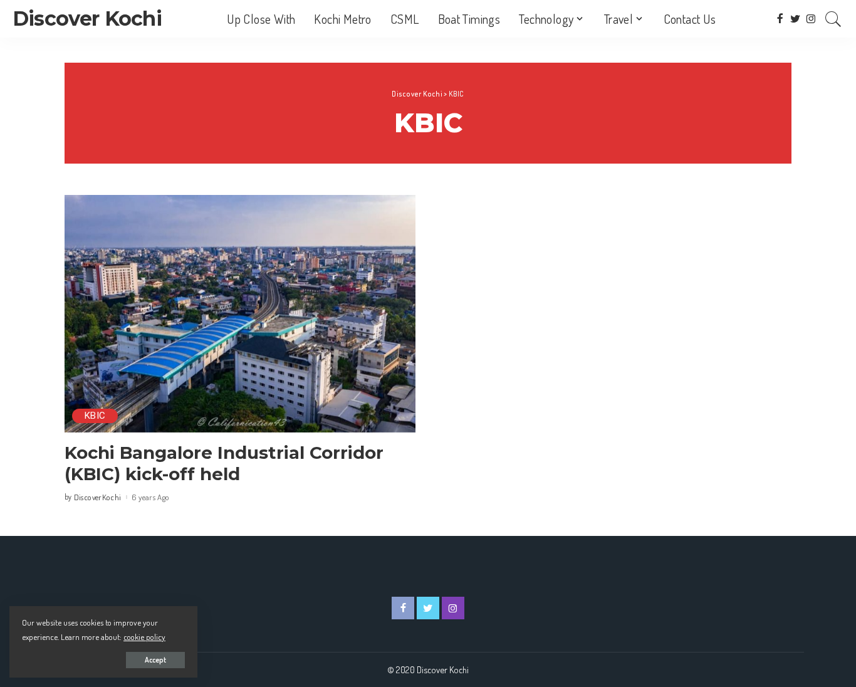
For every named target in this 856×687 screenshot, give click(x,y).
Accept (155, 659)
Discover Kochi (87, 18)
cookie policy (144, 636)
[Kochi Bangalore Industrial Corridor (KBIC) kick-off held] (240, 313)
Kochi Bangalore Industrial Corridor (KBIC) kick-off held (224, 463)
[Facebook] (780, 19)
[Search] (833, 19)
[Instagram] (811, 19)
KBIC (95, 415)
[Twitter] (795, 19)
